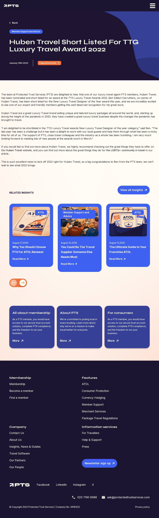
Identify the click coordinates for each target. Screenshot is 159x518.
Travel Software (19, 453)
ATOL (85, 384)
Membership (17, 384)
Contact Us (16, 433)
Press (85, 446)
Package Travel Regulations (100, 418)
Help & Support (92, 439)
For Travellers (90, 433)
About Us (15, 439)
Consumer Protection (95, 390)
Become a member (21, 390)
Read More (19, 258)
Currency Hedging (93, 397)
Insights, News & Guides (25, 446)
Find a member (18, 397)
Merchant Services (94, 411)
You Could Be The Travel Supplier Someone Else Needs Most (78, 252)
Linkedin (61, 484)
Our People (16, 467)
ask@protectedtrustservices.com (128, 497)
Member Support (93, 404)
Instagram (79, 484)
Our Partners (17, 460)
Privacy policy (142, 507)
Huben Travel (14, 150)
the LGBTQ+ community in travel (125, 150)
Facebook (43, 484)
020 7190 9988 (87, 497)
